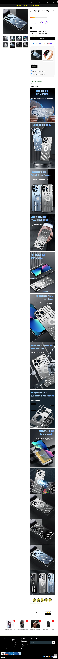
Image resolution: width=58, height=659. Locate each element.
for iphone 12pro (41, 33)
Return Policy (5, 648)
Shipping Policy (5, 646)
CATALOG (6, 2)
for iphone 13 (47, 31)
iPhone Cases (11, 2)
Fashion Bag (45, 2)
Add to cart (34, 66)
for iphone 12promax (33, 33)
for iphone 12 (47, 33)
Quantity (31, 35)
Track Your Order (5, 645)
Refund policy (5, 647)
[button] (3, 657)
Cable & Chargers (52, 2)
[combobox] (48, 61)
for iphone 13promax (33, 31)
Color (30, 26)
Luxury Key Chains (39, 2)
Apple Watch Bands (25, 2)
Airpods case (32, 2)
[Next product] (55, 626)
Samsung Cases (18, 2)
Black (34, 27)
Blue (31, 27)
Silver (37, 27)
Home (3, 2)
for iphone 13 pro (41, 31)
